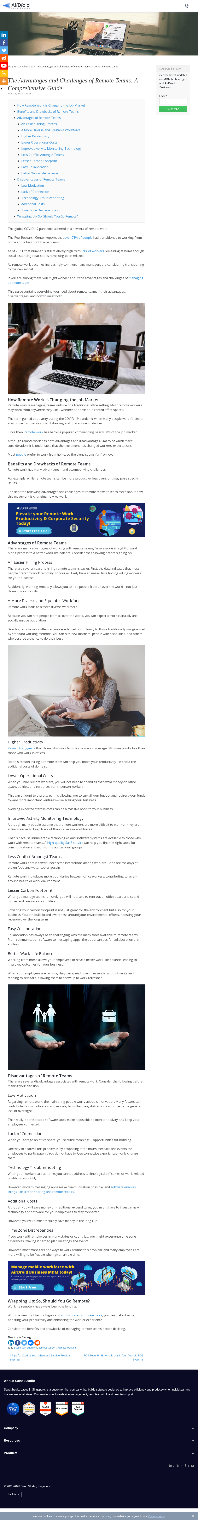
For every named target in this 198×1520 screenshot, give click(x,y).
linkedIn (170, 1465)
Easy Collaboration (35, 167)
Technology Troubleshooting (42, 198)
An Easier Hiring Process (39, 124)
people (20, 454)
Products (10, 1453)
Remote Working (67, 1347)
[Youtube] (4, 66)
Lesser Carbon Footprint (39, 161)
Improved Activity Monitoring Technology (51, 148)
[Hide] (1, 88)
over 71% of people (78, 237)
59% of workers (93, 251)
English (12, 1494)
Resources (12, 1440)
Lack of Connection (35, 192)
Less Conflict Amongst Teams (42, 155)
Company (11, 1428)
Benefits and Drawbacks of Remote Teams (48, 111)
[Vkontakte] (31, 1343)
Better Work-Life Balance (39, 173)
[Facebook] (17, 1343)
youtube (192, 1465)
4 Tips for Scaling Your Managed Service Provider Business (40, 1357)
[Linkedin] (11, 1343)
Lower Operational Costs (39, 142)
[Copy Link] (4, 73)
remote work (33, 432)
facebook (185, 1465)
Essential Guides (24, 66)
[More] (4, 81)
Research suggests (21, 748)
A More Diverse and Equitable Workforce (50, 130)
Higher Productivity (35, 136)
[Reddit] (37, 1343)
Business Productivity (25, 1347)
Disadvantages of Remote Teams (41, 179)
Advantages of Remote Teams (39, 118)
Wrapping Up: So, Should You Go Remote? (47, 216)
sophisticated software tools (81, 1315)
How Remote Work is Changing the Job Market (51, 105)
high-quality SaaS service (65, 843)
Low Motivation (32, 185)
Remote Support (47, 1347)
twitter (177, 1465)
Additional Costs (33, 204)
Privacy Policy (156, 1516)
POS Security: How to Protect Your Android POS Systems (113, 1357)
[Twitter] (24, 1343)
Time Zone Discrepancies (39, 210)
